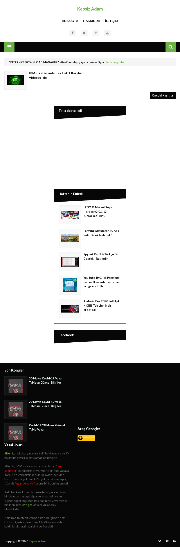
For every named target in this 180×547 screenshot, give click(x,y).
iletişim (27, 505)
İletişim (111, 21)
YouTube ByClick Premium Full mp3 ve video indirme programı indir (101, 282)
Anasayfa (70, 21)
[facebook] (72, 33)
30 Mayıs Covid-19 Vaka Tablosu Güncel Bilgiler (45, 380)
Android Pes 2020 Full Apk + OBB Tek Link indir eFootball (101, 305)
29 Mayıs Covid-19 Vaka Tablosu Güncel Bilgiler (45, 404)
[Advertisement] (90, 149)
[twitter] (84, 33)
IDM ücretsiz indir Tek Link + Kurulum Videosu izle (56, 75)
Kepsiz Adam (90, 8)
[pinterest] (174, 541)
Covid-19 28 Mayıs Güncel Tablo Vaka (47, 427)
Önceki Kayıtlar (162, 95)
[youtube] (107, 33)
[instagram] (96, 33)
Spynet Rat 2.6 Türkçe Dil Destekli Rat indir (101, 256)
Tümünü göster (115, 62)
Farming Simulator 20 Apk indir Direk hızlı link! (101, 233)
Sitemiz (9, 453)
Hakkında (91, 21)
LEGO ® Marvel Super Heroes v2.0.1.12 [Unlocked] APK (98, 212)
